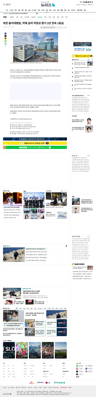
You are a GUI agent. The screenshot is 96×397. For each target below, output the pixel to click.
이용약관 (45, 387)
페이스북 (90, 368)
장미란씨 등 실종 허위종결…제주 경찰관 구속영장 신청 (13, 329)
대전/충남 (40, 17)
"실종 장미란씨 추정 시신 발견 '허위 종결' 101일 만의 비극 (31, 292)
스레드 (81, 374)
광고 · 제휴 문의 (11, 387)
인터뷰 (25, 371)
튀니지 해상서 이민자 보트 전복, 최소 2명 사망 (13, 212)
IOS (63, 376)
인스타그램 (90, 371)
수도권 (42, 10)
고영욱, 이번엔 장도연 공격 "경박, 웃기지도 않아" (36, 252)
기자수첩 (74, 116)
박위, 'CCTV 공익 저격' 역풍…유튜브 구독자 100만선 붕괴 (39, 332)
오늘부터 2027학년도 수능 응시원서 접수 (55, 207)
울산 (45, 17)
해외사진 (50, 365)
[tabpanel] (56, 201)
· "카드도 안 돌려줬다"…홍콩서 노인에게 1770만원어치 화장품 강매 (82, 274)
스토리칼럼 (32, 365)
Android (63, 374)
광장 (65, 10)
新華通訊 (64, 368)
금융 (26, 10)
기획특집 (31, 371)
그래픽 (44, 368)
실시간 (11, 10)
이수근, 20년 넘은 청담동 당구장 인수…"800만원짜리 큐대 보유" (13, 324)
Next (47, 302)
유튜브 (81, 368)
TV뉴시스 (73, 10)
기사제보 (40, 387)
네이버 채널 (81, 365)
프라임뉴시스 (84, 4)
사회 (39, 10)
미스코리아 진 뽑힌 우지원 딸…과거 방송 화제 (36, 260)
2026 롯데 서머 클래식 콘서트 (10, 217)
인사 (24, 376)
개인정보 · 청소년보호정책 (53, 387)
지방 (47, 10)
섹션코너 (25, 374)
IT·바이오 (34, 10)
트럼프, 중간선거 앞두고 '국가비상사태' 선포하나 (39, 303)
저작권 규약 (30, 387)
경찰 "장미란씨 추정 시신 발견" (51, 323)
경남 (62, 17)
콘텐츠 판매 (24, 387)
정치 (16, 10)
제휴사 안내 (18, 387)
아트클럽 (25, 368)
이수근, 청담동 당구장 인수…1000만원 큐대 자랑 (36, 254)
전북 (58, 17)
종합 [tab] (92, 59)
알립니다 (70, 387)
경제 (22, 10)
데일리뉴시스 (32, 374)
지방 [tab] (88, 59)
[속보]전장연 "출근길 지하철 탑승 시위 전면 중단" (16, 13)
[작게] (64, 27)
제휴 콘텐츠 (80, 10)
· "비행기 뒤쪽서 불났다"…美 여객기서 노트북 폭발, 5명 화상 (82, 278)
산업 (29, 10)
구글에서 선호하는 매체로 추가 (49, 27)
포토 (69, 10)
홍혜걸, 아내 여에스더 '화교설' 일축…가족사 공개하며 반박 (39, 323)
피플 (73, 197)
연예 (58, 10)
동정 (33, 376)
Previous (4, 302)
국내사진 (44, 365)
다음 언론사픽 (90, 365)
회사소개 (4, 387)
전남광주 (33, 17)
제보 (85, 10)
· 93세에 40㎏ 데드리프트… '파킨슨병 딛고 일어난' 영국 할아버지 (82, 276)
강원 (50, 17)
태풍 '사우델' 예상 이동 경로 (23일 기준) (51, 215)
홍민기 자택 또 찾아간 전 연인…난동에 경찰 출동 (36, 257)
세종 (17, 17)
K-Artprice (78, 4)
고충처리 (35, 387)
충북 (54, 17)
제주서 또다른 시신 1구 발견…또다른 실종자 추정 (51, 332)
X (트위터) (80, 371)
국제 (19, 10)
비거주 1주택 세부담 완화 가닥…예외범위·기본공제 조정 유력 (13, 334)
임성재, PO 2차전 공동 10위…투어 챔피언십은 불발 (13, 210)
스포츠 (54, 10)
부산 (21, 17)
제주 (66, 17)
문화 (50, 10)
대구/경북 (27, 17)
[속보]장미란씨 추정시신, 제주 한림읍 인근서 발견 (36, 249)
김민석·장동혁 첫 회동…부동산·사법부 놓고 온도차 (19, 303)
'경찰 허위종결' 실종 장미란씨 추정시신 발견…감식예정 (34, 314)
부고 (28, 376)
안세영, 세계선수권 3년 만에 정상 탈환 (11, 207)
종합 (17, 308)
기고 (31, 368)
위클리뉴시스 (90, 4)
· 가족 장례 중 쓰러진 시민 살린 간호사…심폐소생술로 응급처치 (82, 271)
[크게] (66, 27)
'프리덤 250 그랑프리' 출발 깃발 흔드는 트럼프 (13, 215)
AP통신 (63, 365)
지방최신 (12, 17)
